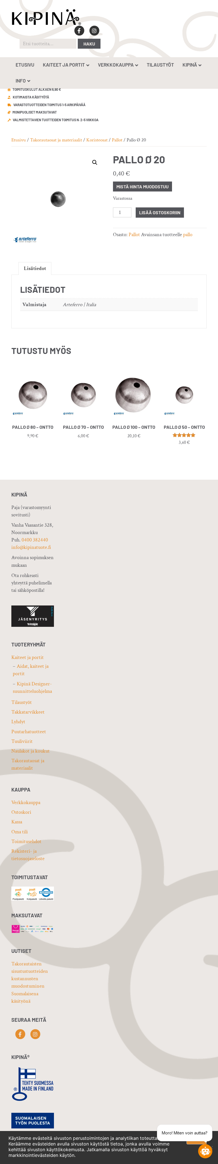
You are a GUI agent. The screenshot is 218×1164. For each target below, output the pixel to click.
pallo (187, 234)
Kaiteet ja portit (64, 64)
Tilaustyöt (160, 64)
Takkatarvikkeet (28, 712)
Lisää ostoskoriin (160, 212)
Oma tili (19, 832)
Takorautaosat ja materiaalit (56, 140)
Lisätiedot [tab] (35, 268)
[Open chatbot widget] (205, 1151)
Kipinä (190, 64)
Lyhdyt (18, 721)
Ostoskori (21, 812)
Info (21, 80)
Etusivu (25, 64)
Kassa (16, 822)
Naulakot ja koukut (30, 751)
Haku (89, 43)
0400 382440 (35, 540)
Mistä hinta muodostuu (142, 186)
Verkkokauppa (116, 64)
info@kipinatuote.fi (31, 547)
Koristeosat (97, 140)
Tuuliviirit (22, 741)
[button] (95, 162)
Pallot (117, 140)
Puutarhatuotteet (28, 731)
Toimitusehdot (26, 841)
